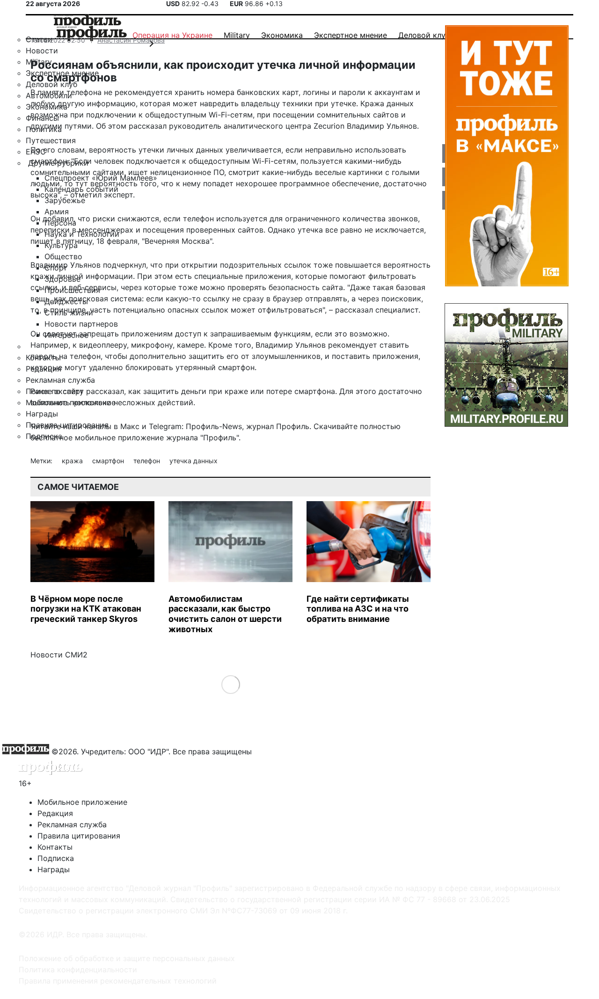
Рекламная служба (72, 824)
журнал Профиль (277, 426)
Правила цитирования (78, 835)
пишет (42, 241)
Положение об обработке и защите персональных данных (127, 958)
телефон (147, 461)
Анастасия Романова (131, 40)
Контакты (55, 847)
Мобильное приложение (82, 802)
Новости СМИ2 (59, 654)
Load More (230, 684)
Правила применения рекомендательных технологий (118, 980)
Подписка (55, 858)
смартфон (109, 461)
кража (73, 461)
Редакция (55, 813)
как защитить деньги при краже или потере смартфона (231, 391)
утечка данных (193, 461)
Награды (53, 869)
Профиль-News (214, 426)
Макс (129, 426)
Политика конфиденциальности (78, 969)
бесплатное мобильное (73, 437)
